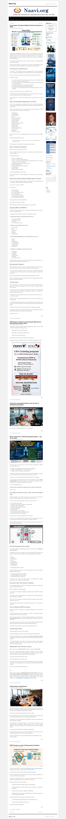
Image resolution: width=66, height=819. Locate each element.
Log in (47, 189)
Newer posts (41, 23)
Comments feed (49, 191)
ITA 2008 (29, 17)
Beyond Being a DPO (49, 168)
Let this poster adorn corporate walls (51, 165)
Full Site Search (12, 19)
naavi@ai (49, 17)
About (13, 17)
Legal (14, 816)
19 (49, 180)
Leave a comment (17, 318)
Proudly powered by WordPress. (51, 816)
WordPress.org (48, 192)
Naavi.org (12, 3)
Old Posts (16, 17)
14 (52, 178)
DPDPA (33, 17)
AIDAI (43, 17)
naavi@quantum (54, 17)
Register (48, 188)
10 (46, 178)
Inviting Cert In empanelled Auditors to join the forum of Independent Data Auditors (24, 403)
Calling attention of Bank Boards (18, 686)
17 (46, 180)
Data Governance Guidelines (37, 768)
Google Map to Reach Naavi (49, 155)
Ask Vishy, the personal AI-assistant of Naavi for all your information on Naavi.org (51, 43)
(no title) (48, 162)
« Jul (46, 183)
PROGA (36, 17)
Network (20, 17)
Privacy (14, 318)
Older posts (12, 23)
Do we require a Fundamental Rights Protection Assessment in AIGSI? (26, 26)
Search (47, 35)
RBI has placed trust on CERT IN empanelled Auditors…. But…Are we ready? (26, 437)
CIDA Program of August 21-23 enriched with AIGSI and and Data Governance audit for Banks (25, 322)
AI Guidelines (28, 768)
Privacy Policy (25, 17)
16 (55, 178)
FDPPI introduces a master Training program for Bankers (24, 745)
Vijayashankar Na (20, 28)
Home (11, 17)
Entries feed (48, 190)
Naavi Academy (18, 19)
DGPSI (46, 17)
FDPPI (40, 17)
